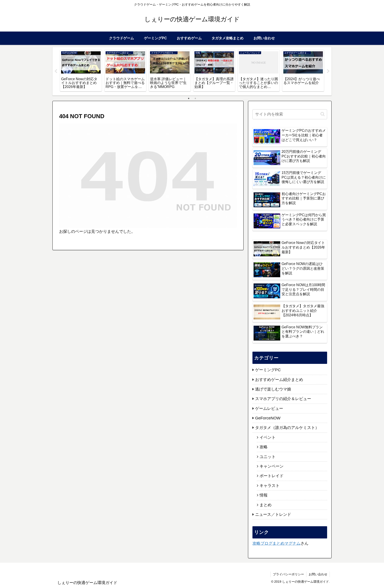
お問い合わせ (318, 574)
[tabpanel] (81, 70)
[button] (322, 114)
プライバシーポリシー (288, 574)
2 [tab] (195, 98)
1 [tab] (188, 98)
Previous (56, 71)
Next (328, 71)
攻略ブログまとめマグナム (276, 543)
